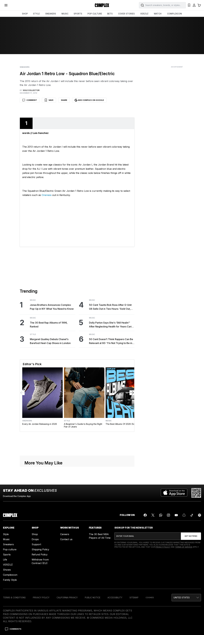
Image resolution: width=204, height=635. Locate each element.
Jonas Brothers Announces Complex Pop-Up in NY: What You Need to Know (52, 306)
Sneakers (24, 67)
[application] (77, 476)
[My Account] (194, 5)
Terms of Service (183, 611)
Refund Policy (39, 618)
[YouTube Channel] (176, 579)
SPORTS (78, 13)
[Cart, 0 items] (199, 5)
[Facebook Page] (145, 579)
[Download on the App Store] (174, 557)
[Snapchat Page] (183, 579)
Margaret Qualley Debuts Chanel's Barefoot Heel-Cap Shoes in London (50, 341)
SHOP (25, 13)
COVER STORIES (126, 13)
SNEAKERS (50, 13)
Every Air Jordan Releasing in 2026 (39, 424)
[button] (77, 475)
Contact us (66, 603)
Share (64, 100)
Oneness (47, 195)
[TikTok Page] (191, 579)
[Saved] (189, 5)
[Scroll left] (22, 392)
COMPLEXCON (174, 13)
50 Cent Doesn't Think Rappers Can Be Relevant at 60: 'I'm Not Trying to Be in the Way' (111, 341)
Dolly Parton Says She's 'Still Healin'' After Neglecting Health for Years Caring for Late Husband (111, 324)
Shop (35, 598)
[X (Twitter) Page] (152, 579)
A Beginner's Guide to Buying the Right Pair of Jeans (83, 425)
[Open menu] (6, 5)
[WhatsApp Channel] (160, 579)
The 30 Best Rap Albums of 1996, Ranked (49, 324)
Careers (64, 598)
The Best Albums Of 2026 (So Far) (122, 424)
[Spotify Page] (199, 579)
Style (33, 334)
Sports (7, 618)
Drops (35, 603)
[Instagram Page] (168, 579)
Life (5, 623)
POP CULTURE (95, 13)
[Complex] (102, 5)
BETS (110, 13)
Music (33, 300)
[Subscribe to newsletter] (191, 600)
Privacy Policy (162, 611)
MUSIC (65, 13)
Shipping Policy (40, 613)
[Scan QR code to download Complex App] (196, 557)
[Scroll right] (131, 392)
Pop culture (9, 613)
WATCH (157, 13)
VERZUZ (144, 13)
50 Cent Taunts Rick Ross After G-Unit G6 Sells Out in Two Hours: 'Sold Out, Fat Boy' (110, 307)
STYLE (36, 13)
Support (36, 608)
